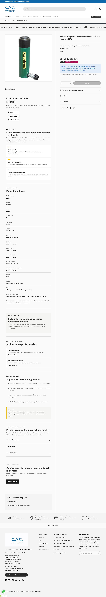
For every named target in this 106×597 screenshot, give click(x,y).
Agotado (87, 83)
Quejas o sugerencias (60, 553)
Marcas (17, 17)
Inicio (6, 20)
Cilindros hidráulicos (65, 48)
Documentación (12, 453)
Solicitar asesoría (12, 481)
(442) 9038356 (15, 563)
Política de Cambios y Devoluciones (64, 546)
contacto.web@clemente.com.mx (16, 574)
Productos (26, 17)
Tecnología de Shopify (36, 591)
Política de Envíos (59, 550)
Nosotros (41, 546)
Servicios (36, 17)
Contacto (41, 537)
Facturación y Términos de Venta (63, 540)
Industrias (8, 17)
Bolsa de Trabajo (43, 543)
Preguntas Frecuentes (60, 543)
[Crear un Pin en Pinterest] (73, 107)
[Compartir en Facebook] (70, 107)
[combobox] (54, 9)
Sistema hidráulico (13, 440)
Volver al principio (53, 525)
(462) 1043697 (14, 561)
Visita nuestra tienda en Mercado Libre (18, 505)
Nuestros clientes (44, 550)
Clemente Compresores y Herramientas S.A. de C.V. (20, 591)
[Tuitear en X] (67, 107)
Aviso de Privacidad (59, 537)
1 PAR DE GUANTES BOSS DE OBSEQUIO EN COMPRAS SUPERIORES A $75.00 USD (59, 27)
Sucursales (46, 17)
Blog (40, 540)
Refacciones (11, 446)
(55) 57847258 (13, 558)
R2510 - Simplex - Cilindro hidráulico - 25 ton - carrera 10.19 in (18, 20)
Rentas (56, 17)
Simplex (62, 46)
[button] (100, 9)
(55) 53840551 (17, 559)
